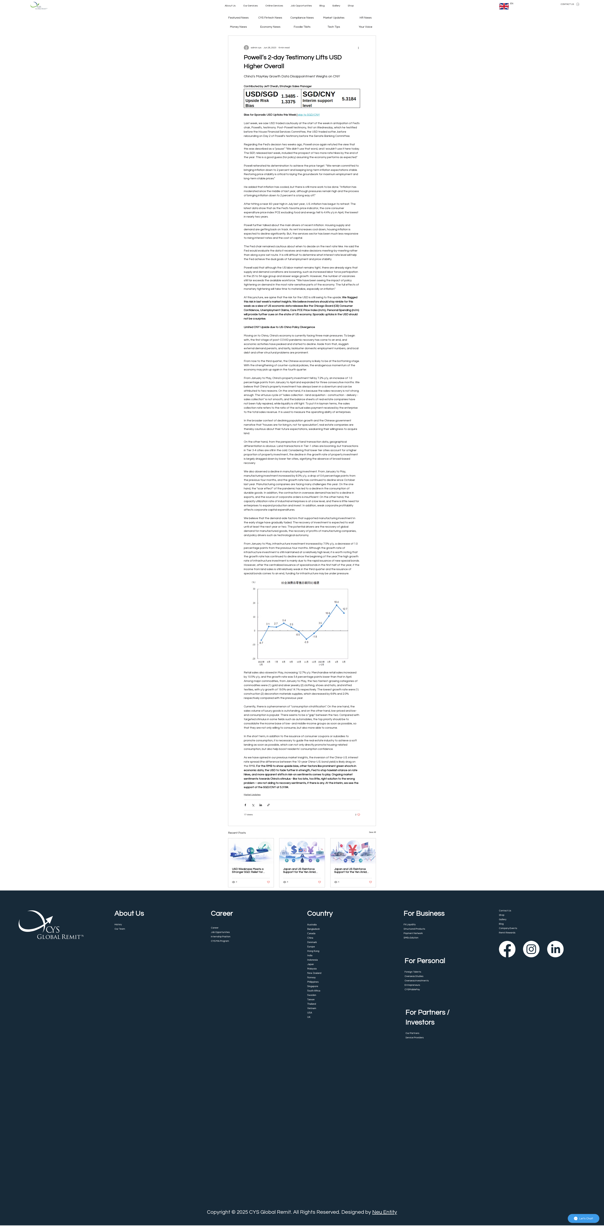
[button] (366, 587)
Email (311, 611)
